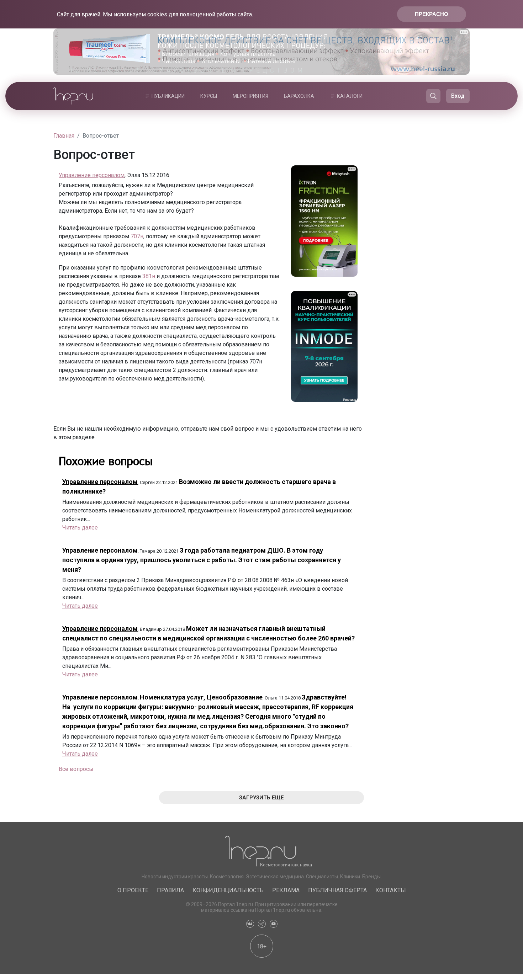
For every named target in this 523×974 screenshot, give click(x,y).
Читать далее (80, 527)
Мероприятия (250, 96)
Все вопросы (76, 769)
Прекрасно (431, 14)
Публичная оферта (337, 890)
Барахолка (299, 96)
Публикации (168, 96)
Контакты (390, 890)
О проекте (132, 890)
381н (148, 276)
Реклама (286, 890)
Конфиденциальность (228, 890)
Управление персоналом (92, 175)
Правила (170, 890)
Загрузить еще (261, 797)
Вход (458, 95)
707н (137, 236)
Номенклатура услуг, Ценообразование (201, 697)
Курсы (208, 96)
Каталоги (350, 96)
